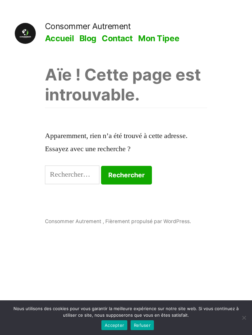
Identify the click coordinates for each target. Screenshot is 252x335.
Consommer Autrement (88, 26)
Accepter (114, 325)
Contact (117, 38)
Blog (87, 38)
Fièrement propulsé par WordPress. (148, 221)
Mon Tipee (158, 38)
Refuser (142, 325)
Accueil (59, 38)
